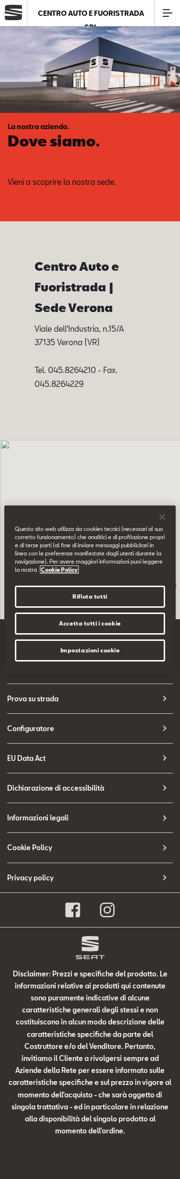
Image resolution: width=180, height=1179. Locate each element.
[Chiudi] (162, 517)
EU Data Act (26, 758)
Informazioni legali (38, 818)
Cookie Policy (29, 847)
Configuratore (30, 728)
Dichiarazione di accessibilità (55, 788)
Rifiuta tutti (89, 596)
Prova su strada (33, 699)
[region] (89, 589)
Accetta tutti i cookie (90, 623)
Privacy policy (30, 878)
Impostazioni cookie (90, 650)
